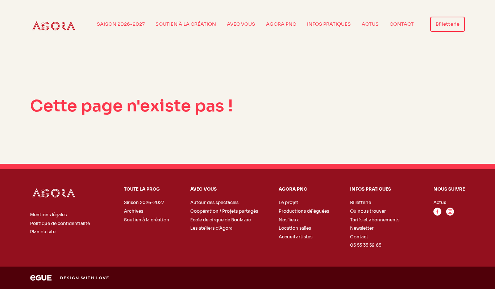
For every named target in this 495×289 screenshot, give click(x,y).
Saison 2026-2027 (121, 24)
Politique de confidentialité (60, 223)
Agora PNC (281, 24)
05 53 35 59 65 (365, 245)
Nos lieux (289, 219)
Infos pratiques (329, 24)
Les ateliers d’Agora (211, 228)
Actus (370, 24)
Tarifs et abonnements (374, 219)
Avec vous (241, 24)
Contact (402, 24)
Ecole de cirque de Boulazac (220, 219)
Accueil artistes (295, 236)
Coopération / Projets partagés (224, 211)
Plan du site (42, 231)
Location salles (295, 228)
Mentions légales (48, 214)
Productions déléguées (304, 211)
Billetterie (447, 24)
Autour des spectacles (214, 202)
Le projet (288, 202)
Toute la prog (142, 189)
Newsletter (362, 228)
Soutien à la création (185, 24)
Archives (133, 211)
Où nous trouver (368, 211)
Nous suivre (449, 189)
